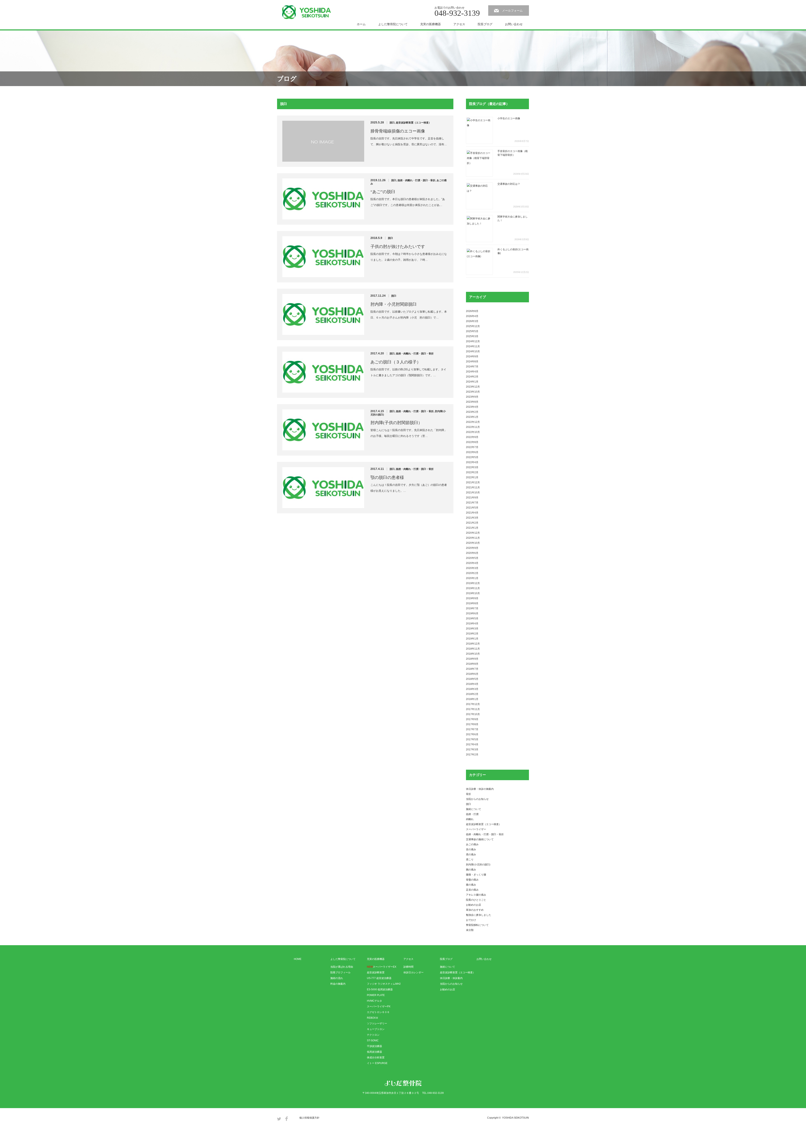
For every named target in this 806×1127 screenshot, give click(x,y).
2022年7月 (472, 447)
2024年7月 (472, 366)
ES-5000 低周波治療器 (380, 989)
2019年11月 (473, 588)
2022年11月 (473, 427)
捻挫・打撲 (472, 814)
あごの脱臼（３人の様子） (395, 362)
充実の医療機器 (430, 24)
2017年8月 (472, 724)
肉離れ (470, 819)
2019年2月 (472, 633)
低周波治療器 (374, 1052)
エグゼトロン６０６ (378, 1012)
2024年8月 (472, 361)
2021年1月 (472, 527)
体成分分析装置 (376, 1057)
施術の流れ (336, 978)
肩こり (470, 859)
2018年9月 (472, 658)
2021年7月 (472, 502)
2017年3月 (472, 749)
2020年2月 (472, 573)
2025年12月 (473, 326)
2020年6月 (472, 553)
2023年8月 (472, 401)
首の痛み (471, 849)
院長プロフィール (340, 972)
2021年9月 (472, 497)
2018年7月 (472, 668)
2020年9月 (472, 547)
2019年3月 (472, 628)
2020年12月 (473, 532)
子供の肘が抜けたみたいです (397, 246)
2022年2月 (472, 472)
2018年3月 (472, 689)
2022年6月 (472, 452)
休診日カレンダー (413, 972)
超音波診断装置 (376, 972)
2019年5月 (472, 618)
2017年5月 (472, 739)
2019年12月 (473, 583)
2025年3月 (472, 336)
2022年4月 (472, 462)
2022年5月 (472, 457)
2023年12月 (473, 386)
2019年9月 (472, 598)
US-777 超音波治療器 (379, 978)
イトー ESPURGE (377, 1063)
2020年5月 (472, 558)
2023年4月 (472, 406)
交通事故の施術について (480, 839)
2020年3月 (472, 568)
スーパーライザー (476, 829)
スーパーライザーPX (378, 1006)
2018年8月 (472, 663)
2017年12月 (473, 704)
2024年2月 (472, 376)
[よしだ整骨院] (306, 12)
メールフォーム (512, 10)
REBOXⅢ (372, 1018)
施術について (473, 809)
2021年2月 (472, 522)
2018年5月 (472, 679)
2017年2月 (472, 754)
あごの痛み (472, 844)
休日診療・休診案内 (451, 978)
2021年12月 (473, 482)
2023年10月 (473, 391)
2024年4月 (472, 371)
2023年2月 (472, 411)
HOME (297, 959)
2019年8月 (472, 603)
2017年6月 (472, 734)
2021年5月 (472, 507)
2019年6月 (472, 613)
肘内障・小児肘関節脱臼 (393, 304)
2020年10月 (473, 542)
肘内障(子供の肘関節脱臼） (396, 422)
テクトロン (373, 1035)
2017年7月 (472, 729)
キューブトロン (376, 1029)
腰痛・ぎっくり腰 (476, 874)
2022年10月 (473, 432)
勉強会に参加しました (478, 914)
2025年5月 (472, 331)
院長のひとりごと (476, 899)
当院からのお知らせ (477, 799)
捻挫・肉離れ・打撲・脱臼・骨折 (416, 180)
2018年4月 (472, 684)
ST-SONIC (373, 1040)
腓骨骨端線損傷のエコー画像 (397, 131)
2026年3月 (472, 321)
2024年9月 (472, 356)
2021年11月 (473, 487)
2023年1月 (472, 416)
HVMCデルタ (374, 1001)
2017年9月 (472, 719)
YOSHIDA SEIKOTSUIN (515, 1117)
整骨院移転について (477, 925)
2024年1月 (472, 381)
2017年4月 (472, 744)
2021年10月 (473, 492)
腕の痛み (471, 869)
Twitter (279, 1119)
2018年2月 (472, 694)
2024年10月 (473, 351)
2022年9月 (472, 437)
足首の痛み (472, 889)
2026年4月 (472, 316)
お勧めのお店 (473, 904)
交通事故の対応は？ (508, 183)
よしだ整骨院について (393, 24)
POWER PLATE (376, 995)
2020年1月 (472, 578)
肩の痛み (471, 854)
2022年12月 (473, 422)
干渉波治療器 (374, 1046)
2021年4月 (472, 512)
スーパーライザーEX (381, 967)
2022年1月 (472, 477)
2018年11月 (473, 648)
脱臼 (392, 122)
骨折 (468, 794)
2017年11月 (473, 709)
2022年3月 (472, 467)
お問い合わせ (514, 24)
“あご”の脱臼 (382, 191)
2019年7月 (472, 608)
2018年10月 (473, 653)
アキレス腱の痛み (476, 894)
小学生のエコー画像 (508, 118)
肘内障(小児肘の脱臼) (478, 864)
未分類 (470, 930)
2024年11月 (473, 346)
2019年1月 (472, 638)
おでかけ (471, 920)
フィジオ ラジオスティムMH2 (384, 984)
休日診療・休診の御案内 (480, 789)
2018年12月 (473, 643)
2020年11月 (473, 537)
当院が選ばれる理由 (341, 967)
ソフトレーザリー (377, 1023)
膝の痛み (471, 884)
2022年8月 (472, 442)
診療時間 (408, 967)
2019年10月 (473, 593)
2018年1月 (472, 699)
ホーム (361, 24)
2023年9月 (472, 396)
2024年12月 (473, 341)
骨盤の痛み (472, 879)
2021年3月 (472, 517)
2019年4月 (472, 623)
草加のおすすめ (475, 909)
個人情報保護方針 (309, 1118)
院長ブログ (485, 24)
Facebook (286, 1119)
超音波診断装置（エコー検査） (413, 122)
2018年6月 (472, 673)
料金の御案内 (337, 984)
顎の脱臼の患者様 (387, 477)
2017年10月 (473, 714)
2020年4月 (472, 563)
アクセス (459, 24)
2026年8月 (472, 311)
